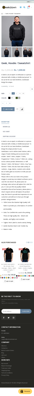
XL (20, 93)
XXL (23, 93)
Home (2, 13)
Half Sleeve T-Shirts (13, 264)
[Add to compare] (22, 109)
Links (28, 1)
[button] (27, 242)
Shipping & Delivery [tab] (9, 136)
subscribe (25, 311)
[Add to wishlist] (17, 109)
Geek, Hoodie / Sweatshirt (15, 63)
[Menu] (20, 7)
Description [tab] (5, 122)
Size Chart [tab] (6, 131)
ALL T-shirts (4, 264)
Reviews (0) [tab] (6, 127)
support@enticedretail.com (9, 339)
